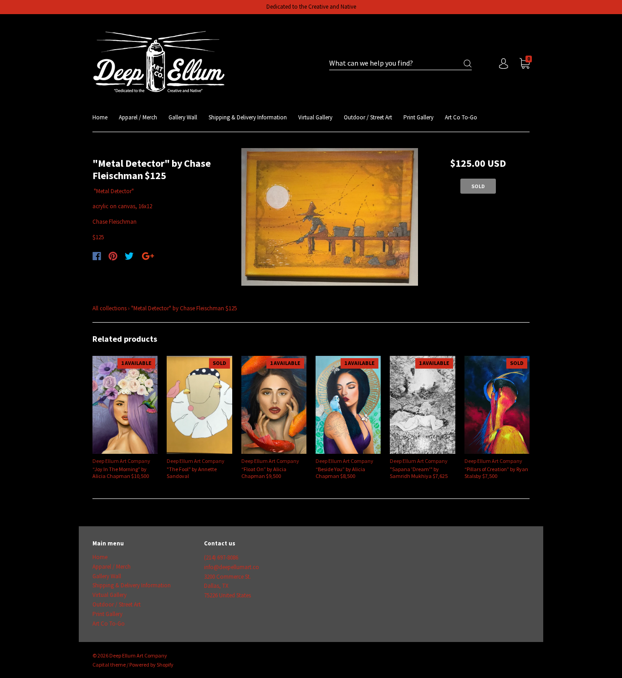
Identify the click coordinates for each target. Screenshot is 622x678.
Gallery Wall (182, 117)
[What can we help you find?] (400, 63)
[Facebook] (97, 256)
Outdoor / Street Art (368, 117)
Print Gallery (418, 117)
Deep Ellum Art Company (121, 460)
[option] (329, 217)
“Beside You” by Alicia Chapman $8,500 (340, 472)
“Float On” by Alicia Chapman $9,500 (263, 472)
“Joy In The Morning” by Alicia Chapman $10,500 (120, 472)
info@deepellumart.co (231, 567)
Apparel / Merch (138, 117)
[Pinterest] (113, 256)
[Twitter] (129, 256)
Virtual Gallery (315, 117)
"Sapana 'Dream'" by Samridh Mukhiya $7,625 (419, 472)
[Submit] (468, 63)
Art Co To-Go (461, 117)
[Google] (148, 256)
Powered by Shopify (151, 664)
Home (99, 117)
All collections (109, 308)
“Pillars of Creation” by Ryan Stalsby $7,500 (496, 472)
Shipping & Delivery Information (248, 117)
